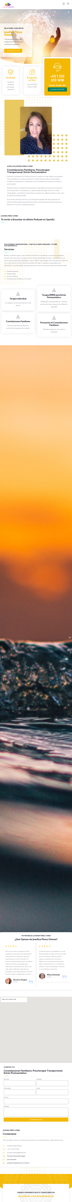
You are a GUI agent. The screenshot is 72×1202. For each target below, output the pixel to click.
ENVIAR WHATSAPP (58, 89)
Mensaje (6, 1106)
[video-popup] (52, 40)
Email (38, 1088)
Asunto (6, 1097)
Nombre (6, 1079)
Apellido (39, 1079)
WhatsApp (7, 1088)
